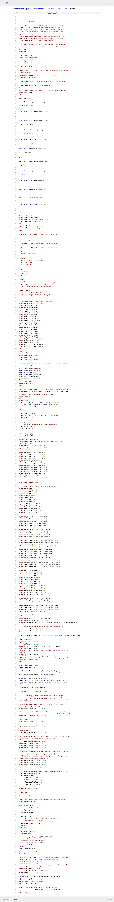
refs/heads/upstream (46, 9)
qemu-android (18, 9)
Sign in (110, 3)
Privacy (16, 899)
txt (106, 899)
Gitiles (10, 899)
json (110, 899)
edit (54, 13)
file (49, 13)
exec (66, 9)
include (60, 9)
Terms (20, 899)
